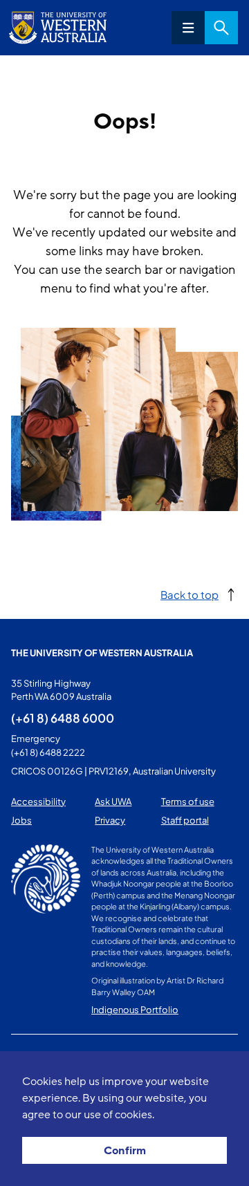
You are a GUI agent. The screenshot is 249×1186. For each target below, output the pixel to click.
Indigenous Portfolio (134, 1009)
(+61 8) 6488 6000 (62, 717)
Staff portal (185, 820)
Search (221, 27)
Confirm (125, 1150)
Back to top (189, 594)
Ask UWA (113, 801)
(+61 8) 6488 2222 (48, 752)
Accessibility (38, 801)
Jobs (21, 820)
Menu (188, 27)
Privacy (110, 820)
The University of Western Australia (102, 652)
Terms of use (187, 801)
